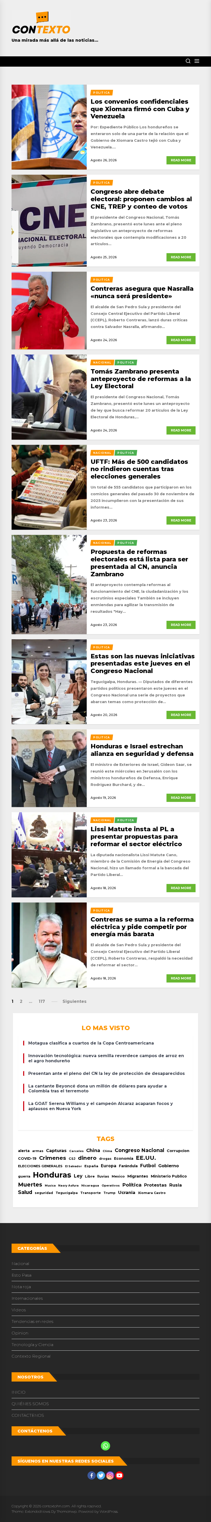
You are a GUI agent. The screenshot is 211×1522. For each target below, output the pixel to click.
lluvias (103, 1176)
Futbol (148, 1165)
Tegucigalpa (67, 1193)
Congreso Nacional (139, 1150)
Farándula (128, 1166)
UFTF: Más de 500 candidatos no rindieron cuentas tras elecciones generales (139, 469)
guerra (24, 1176)
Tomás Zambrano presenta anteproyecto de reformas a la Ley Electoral (141, 379)
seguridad (44, 1193)
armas (37, 1151)
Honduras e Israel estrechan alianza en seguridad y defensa (142, 749)
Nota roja (21, 1286)
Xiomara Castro (152, 1193)
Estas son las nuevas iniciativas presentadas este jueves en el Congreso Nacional (143, 663)
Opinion (20, 1333)
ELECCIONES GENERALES (40, 1166)
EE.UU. (146, 1157)
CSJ (72, 1159)
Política (132, 1185)
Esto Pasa (21, 1275)
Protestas (155, 1185)
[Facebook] (91, 1475)
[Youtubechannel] (119, 1475)
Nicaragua (90, 1185)
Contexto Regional (31, 1356)
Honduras (52, 1174)
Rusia (175, 1185)
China (93, 1150)
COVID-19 (27, 1158)
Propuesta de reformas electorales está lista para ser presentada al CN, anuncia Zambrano (139, 563)
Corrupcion (178, 1150)
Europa (108, 1165)
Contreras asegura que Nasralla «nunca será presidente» (142, 292)
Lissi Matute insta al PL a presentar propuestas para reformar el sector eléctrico (136, 836)
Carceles (76, 1151)
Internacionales (27, 1298)
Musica (50, 1185)
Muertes (30, 1184)
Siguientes (74, 1001)
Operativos (111, 1185)
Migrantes (137, 1176)
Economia (123, 1158)
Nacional (20, 1263)
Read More (181, 160)
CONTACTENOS (28, 1415)
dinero (87, 1158)
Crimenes (52, 1158)
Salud (25, 1192)
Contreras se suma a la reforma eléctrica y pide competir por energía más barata (142, 927)
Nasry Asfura (68, 1185)
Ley (78, 1176)
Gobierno (168, 1165)
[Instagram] (110, 1475)
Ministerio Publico (169, 1176)
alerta (24, 1151)
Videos (19, 1309)
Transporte (90, 1193)
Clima (107, 1151)
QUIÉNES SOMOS (30, 1403)
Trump (109, 1193)
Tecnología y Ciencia (32, 1344)
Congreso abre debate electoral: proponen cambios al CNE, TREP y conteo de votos (141, 199)
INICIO (18, 1392)
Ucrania (126, 1192)
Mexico (118, 1176)
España (91, 1166)
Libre (90, 1176)
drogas (105, 1159)
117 (42, 1001)
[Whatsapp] (105, 1445)
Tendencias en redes (32, 1321)
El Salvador (73, 1166)
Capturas (56, 1150)
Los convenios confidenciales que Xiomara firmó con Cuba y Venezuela (140, 109)
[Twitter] (101, 1475)
